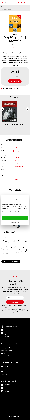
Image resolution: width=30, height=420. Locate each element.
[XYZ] (21, 401)
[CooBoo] (23, 401)
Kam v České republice (20, 172)
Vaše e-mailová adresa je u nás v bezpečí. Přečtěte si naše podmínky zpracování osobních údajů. (15, 311)
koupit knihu (15, 81)
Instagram (7, 384)
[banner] (9, 3)
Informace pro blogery (6, 350)
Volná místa (4, 353)
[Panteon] (6, 407)
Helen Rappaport (15, 128)
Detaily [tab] (15, 199)
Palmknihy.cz (4, 371)
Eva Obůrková (15, 48)
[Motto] (18, 401)
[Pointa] (12, 407)
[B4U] (18, 404)
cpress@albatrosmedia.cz (10, 326)
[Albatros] (15, 401)
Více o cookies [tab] (24, 199)
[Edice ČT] (3, 407)
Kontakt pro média (5, 348)
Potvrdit (15, 302)
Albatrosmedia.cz (5, 366)
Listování (15, 34)
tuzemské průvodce (20, 145)
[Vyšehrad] (12, 404)
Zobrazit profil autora (10, 261)
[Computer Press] (6, 404)
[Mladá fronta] (15, 407)
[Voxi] (26, 401)
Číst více (15, 65)
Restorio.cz (4, 374)
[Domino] (3, 401)
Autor (16, 88)
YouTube (6, 391)
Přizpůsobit (14, 222)
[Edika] (26, 404)
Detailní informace (8, 88)
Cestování (7, 7)
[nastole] (15, 404)
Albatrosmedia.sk (5, 369)
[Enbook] (23, 407)
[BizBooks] (9, 401)
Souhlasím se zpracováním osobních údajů (14, 306)
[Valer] (6, 401)
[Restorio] (26, 407)
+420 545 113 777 (9, 330)
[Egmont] (12, 401)
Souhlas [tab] (5, 199)
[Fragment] (21, 404)
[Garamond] (18, 407)
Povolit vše (15, 217)
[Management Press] (3, 404)
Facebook (6, 388)
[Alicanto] (23, 404)
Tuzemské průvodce (16, 7)
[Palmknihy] (9, 407)
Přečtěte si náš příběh (6, 356)
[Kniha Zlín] (9, 404)
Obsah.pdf (17, 151)
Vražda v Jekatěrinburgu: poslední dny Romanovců (15, 125)
